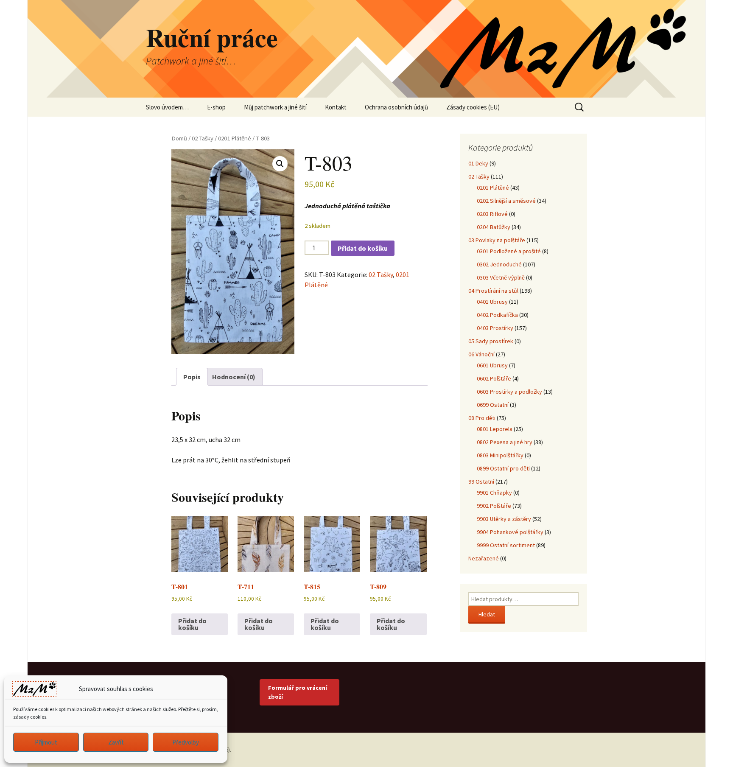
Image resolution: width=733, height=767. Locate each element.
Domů (179, 138)
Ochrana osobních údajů (396, 107)
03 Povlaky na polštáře (496, 240)
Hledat (486, 614)
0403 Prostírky (495, 328)
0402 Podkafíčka (497, 315)
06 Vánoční (481, 354)
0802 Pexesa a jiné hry (504, 442)
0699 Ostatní (493, 405)
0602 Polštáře (494, 378)
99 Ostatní (481, 481)
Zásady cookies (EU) (473, 107)
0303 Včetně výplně (501, 277)
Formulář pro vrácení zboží (297, 692)
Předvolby (185, 742)
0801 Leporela (494, 429)
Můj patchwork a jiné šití (275, 107)
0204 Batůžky (493, 227)
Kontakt (336, 107)
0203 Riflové (492, 214)
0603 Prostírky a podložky (509, 391)
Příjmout (46, 742)
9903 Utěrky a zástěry (504, 519)
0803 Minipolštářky (500, 455)
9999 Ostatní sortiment (506, 545)
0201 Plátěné (234, 138)
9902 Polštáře (494, 505)
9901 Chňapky (494, 492)
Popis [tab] (192, 376)
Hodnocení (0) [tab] (233, 376)
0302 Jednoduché (499, 264)
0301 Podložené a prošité (509, 251)
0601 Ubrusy (492, 365)
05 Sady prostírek (490, 341)
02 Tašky (202, 138)
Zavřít (116, 742)
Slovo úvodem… (167, 107)
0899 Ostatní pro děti (503, 468)
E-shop (216, 107)
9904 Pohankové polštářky (510, 532)
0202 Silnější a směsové (506, 200)
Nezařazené (483, 558)
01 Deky (478, 163)
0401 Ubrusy (492, 301)
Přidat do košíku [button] (192, 624)
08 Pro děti (481, 418)
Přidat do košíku (363, 248)
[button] (280, 163)
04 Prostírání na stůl (493, 290)
